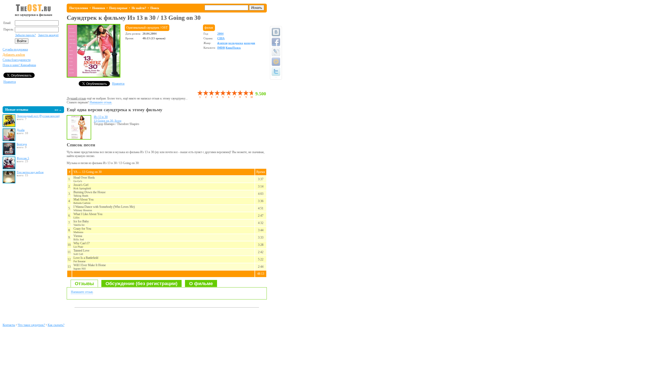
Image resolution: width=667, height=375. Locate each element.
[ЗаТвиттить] (276, 71)
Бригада (22, 144)
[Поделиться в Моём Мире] (276, 62)
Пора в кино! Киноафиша (19, 65)
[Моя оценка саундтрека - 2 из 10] (202, 94)
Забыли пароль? (25, 35)
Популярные (118, 8)
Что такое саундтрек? (31, 325)
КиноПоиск (233, 47)
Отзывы (84, 283)
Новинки (98, 8)
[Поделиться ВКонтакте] (276, 32)
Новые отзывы (16, 109)
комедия (249, 43)
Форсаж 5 (23, 158)
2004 (220, 33)
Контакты (9, 325)
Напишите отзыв (101, 102)
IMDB (221, 47)
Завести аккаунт (48, 35)
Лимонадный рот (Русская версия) (38, 115)
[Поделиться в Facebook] (276, 42)
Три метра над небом (30, 172)
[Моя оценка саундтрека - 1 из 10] (200, 94)
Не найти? (139, 8)
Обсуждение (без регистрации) (141, 283)
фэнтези (222, 43)
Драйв (20, 130)
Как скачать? (56, 325)
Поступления (78, 8)
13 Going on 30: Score (107, 120)
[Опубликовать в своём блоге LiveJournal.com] (276, 52)
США (221, 38)
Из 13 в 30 (101, 117)
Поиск (154, 8)
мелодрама (235, 43)
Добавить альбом (14, 55)
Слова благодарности (16, 60)
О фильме (201, 283)
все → (58, 109)
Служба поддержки (15, 49)
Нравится (9, 82)
